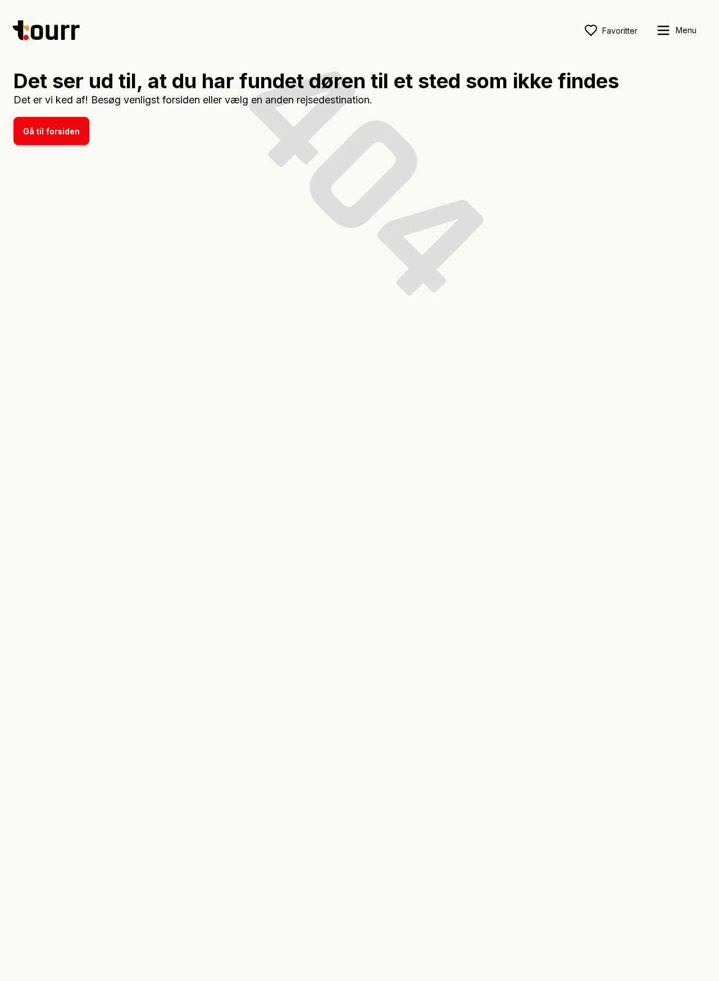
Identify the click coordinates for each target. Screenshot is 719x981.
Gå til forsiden (51, 131)
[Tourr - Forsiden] (51, 30)
